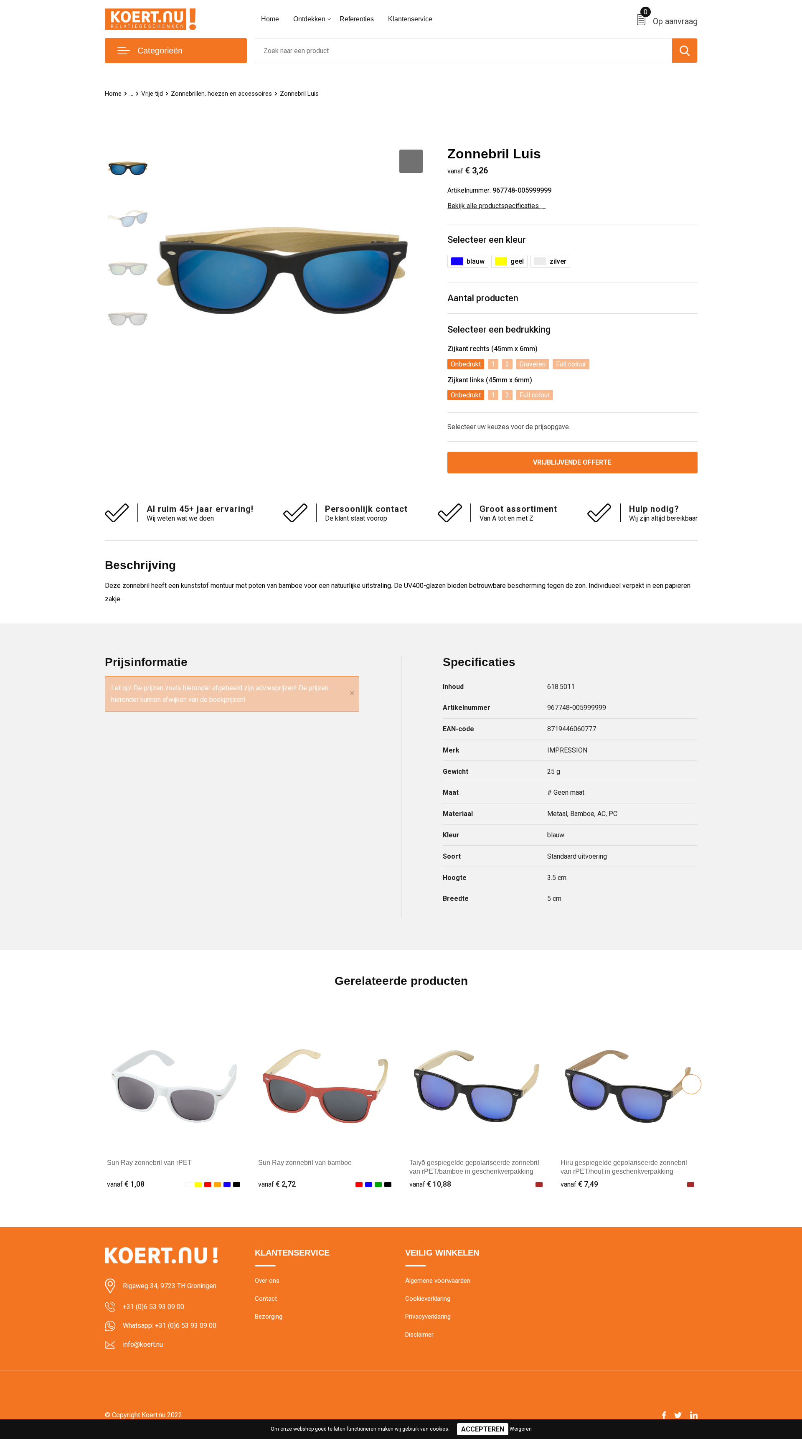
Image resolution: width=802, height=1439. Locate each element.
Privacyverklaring (428, 1316)
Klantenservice (410, 19)
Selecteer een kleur (486, 239)
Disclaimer (419, 1334)
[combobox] (463, 50)
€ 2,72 (277, 1184)
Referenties (357, 19)
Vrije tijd (152, 93)
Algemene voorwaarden (437, 1280)
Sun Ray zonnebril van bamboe (305, 1162)
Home (270, 19)
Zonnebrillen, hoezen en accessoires (221, 93)
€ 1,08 (126, 1184)
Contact (266, 1298)
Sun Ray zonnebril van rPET (149, 1162)
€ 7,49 (579, 1184)
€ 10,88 (430, 1184)
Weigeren (521, 1429)
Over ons (267, 1280)
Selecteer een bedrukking (499, 329)
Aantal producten (482, 298)
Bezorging (268, 1316)
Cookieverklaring (427, 1298)
